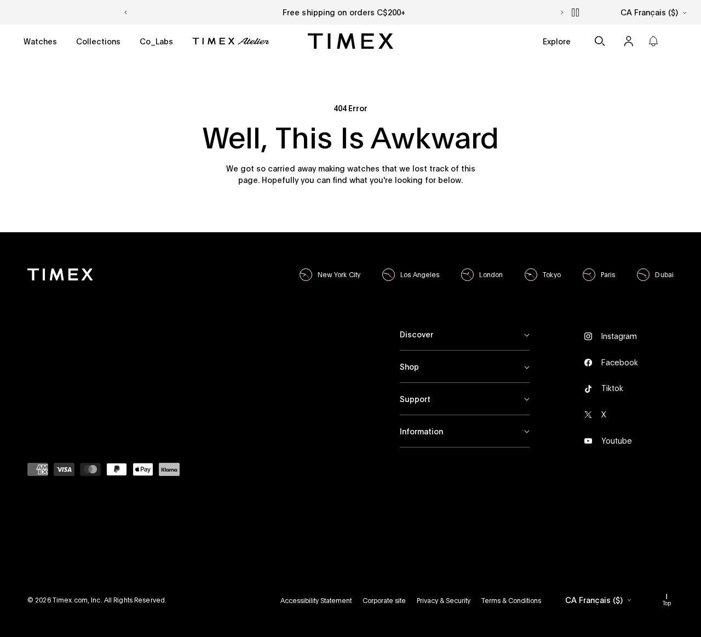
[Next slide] (562, 12)
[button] (40, 41)
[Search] (600, 41)
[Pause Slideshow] (575, 12)
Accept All (579, 593)
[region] (550, 556)
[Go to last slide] (125, 12)
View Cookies (465, 593)
